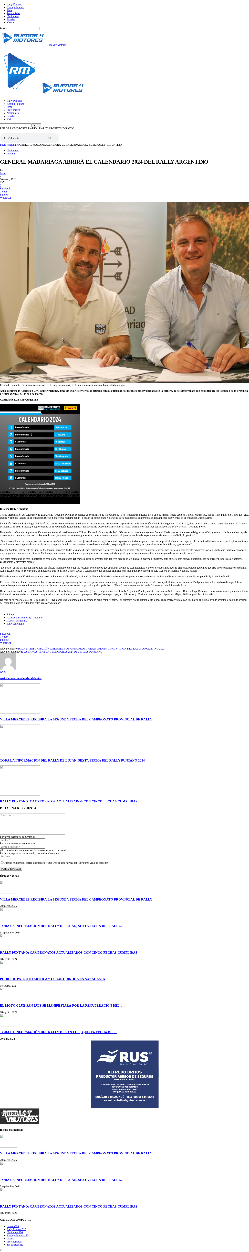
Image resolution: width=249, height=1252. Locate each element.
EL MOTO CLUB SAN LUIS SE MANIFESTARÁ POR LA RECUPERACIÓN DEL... (61, 1005)
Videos (10, 22)
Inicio (3, 144)
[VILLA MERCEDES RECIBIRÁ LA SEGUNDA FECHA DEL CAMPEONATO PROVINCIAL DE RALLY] (20, 712)
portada (11, 153)
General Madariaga (17, 620)
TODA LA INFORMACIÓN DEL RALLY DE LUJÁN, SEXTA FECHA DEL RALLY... (61, 926)
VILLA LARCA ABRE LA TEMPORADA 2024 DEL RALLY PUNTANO (60, 651)
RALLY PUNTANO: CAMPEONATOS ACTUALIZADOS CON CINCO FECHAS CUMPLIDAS (68, 801)
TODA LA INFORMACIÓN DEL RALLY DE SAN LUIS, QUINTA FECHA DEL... (58, 1032)
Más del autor (34, 678)
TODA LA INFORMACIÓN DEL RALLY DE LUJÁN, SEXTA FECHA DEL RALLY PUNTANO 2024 (72, 760)
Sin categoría (15, 1244)
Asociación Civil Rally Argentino (25, 617)
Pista (9, 10)
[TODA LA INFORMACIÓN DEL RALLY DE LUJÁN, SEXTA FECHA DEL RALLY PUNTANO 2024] (20, 753)
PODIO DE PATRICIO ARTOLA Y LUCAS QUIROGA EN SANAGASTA (52, 979)
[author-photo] (8, 668)
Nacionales (13, 16)
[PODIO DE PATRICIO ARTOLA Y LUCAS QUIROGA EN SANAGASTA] (8, 972)
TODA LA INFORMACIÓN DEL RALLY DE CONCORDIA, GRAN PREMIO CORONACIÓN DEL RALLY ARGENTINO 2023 (91, 648)
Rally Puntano (14, 4)
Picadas (11, 19)
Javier (3, 173)
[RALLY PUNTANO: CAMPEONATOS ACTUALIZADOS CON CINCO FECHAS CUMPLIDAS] (20, 794)
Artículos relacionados (13, 678)
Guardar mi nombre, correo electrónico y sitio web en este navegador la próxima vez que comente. (55, 862)
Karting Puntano (15, 7)
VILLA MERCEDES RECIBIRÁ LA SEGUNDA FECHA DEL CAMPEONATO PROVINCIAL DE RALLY (76, 719)
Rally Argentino (15, 623)
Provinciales (13, 13)
